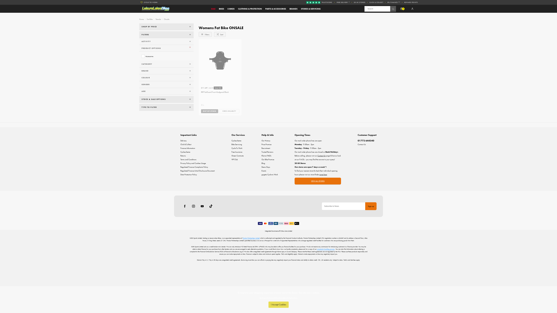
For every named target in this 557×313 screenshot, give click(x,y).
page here (323, 174)
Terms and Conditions (188, 159)
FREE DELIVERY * (343, 2)
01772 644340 (366, 140)
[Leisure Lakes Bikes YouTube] (202, 206)
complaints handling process (326, 249)
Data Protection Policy (188, 174)
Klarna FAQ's (266, 155)
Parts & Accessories (275, 9)
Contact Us (362, 144)
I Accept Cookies (278, 304)
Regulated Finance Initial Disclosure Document (197, 171)
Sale (213, 9)
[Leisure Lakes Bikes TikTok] (211, 206)
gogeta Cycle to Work (270, 174)
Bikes (221, 9)
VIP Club (235, 159)
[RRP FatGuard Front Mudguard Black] (220, 60)
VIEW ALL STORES (318, 181)
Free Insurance (237, 152)
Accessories (149, 56)
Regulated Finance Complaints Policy (194, 167)
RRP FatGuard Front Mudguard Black (215, 92)
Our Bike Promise (268, 159)
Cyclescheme (185, 152)
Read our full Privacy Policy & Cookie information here (278, 298)
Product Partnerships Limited (251, 238)
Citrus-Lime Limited (286, 231)
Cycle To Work (151, 2)
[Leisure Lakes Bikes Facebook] (185, 206)
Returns (183, 155)
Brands (294, 9)
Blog (263, 163)
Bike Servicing (237, 144)
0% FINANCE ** (393, 2)
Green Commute (238, 155)
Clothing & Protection (250, 9)
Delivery (183, 140)
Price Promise (266, 144)
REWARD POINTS (411, 2)
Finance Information (187, 148)
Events (264, 171)
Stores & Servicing (311, 9)
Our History (266, 140)
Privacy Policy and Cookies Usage (193, 163)
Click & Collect (376, 2)
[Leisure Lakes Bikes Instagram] (193, 206)
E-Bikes (231, 9)
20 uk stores (359, 2)
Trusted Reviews (267, 152)
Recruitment (266, 148)
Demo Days (266, 167)
